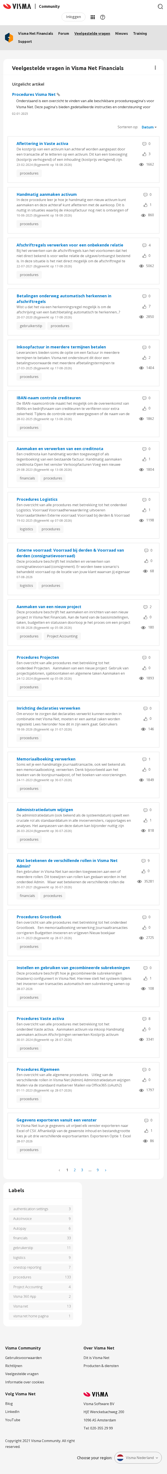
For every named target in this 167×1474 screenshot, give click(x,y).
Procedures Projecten (38, 657)
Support (25, 41)
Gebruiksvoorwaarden (23, 1357)
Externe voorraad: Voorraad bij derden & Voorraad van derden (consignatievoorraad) (70, 552)
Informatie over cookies (24, 1382)
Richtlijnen (13, 1365)
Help (103, 17)
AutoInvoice (22, 1218)
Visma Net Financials (35, 33)
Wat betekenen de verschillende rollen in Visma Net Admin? (67, 863)
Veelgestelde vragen (92, 33)
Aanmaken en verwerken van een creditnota (60, 448)
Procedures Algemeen (38, 1069)
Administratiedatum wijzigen (45, 809)
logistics (26, 529)
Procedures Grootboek (39, 916)
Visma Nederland (140, 1457)
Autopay (19, 1228)
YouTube (12, 1419)
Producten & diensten (101, 1365)
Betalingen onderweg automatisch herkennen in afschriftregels (64, 298)
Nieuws (121, 33)
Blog (9, 1403)
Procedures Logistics (37, 499)
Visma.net (20, 1306)
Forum (63, 33)
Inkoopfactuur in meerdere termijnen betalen (61, 346)
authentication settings (30, 1208)
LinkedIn (12, 1411)
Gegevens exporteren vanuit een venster (57, 1120)
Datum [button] (148, 127)
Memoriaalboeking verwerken (46, 759)
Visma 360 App (24, 1296)
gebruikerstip (31, 325)
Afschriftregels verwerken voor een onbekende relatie (70, 245)
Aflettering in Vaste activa (42, 143)
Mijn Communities (93, 17)
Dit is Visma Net (96, 1357)
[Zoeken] (160, 6)
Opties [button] (155, 67)
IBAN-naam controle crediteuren (49, 397)
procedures (29, 173)
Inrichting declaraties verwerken (48, 708)
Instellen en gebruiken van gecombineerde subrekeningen (73, 967)
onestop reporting (27, 1267)
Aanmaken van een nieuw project (49, 606)
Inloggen (73, 16)
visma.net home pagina (30, 1316)
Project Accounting (62, 636)
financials (27, 478)
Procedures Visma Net (34, 94)
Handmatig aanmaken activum (47, 194)
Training (140, 33)
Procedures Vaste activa (40, 1018)
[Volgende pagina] (105, 1170)
